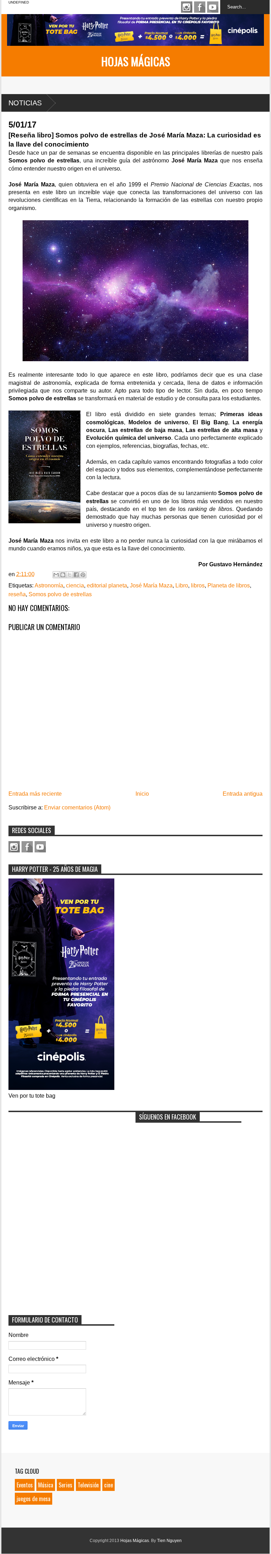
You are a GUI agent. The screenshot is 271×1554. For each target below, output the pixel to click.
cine (108, 1485)
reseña (17, 594)
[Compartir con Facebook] (76, 574)
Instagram (186, 7)
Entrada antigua (243, 794)
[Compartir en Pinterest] (82, 574)
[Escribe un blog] (62, 574)
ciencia (75, 585)
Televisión (88, 1485)
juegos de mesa (33, 1498)
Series (65, 1485)
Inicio (142, 794)
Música (45, 1485)
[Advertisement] (61, 1160)
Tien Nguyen (169, 1540)
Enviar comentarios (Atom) (77, 807)
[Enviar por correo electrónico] (56, 574)
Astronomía (49, 585)
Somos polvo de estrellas (60, 594)
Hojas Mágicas (135, 61)
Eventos (25, 1485)
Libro (181, 585)
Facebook (199, 7)
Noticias (25, 103)
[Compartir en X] (69, 574)
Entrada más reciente (35, 794)
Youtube (212, 7)
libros (198, 585)
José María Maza (151, 585)
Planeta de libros (228, 585)
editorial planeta (107, 585)
